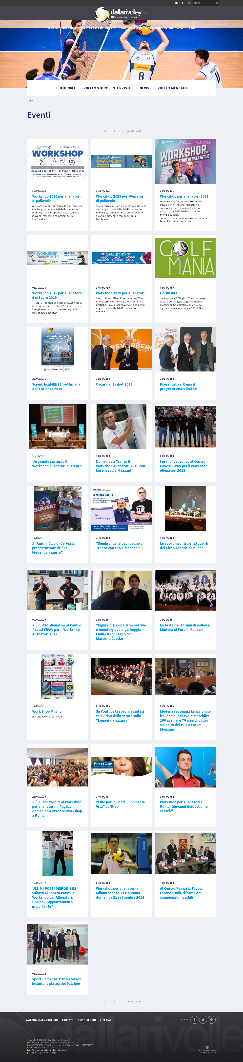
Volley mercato (140, 27)
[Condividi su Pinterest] (212, 1020)
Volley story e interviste (97, 27)
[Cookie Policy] (49, 1052)
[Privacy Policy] (34, 1052)
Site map (106, 1019)
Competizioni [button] (163, 27)
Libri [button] (192, 27)
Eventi (181, 27)
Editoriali (69, 27)
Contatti (68, 1019)
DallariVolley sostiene (42, 1019)
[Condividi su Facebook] (194, 1020)
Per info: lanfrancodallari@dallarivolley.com (46, 1050)
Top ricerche (87, 1019)
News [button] (122, 27)
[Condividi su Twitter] (203, 1020)
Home (54, 27)
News (144, 88)
